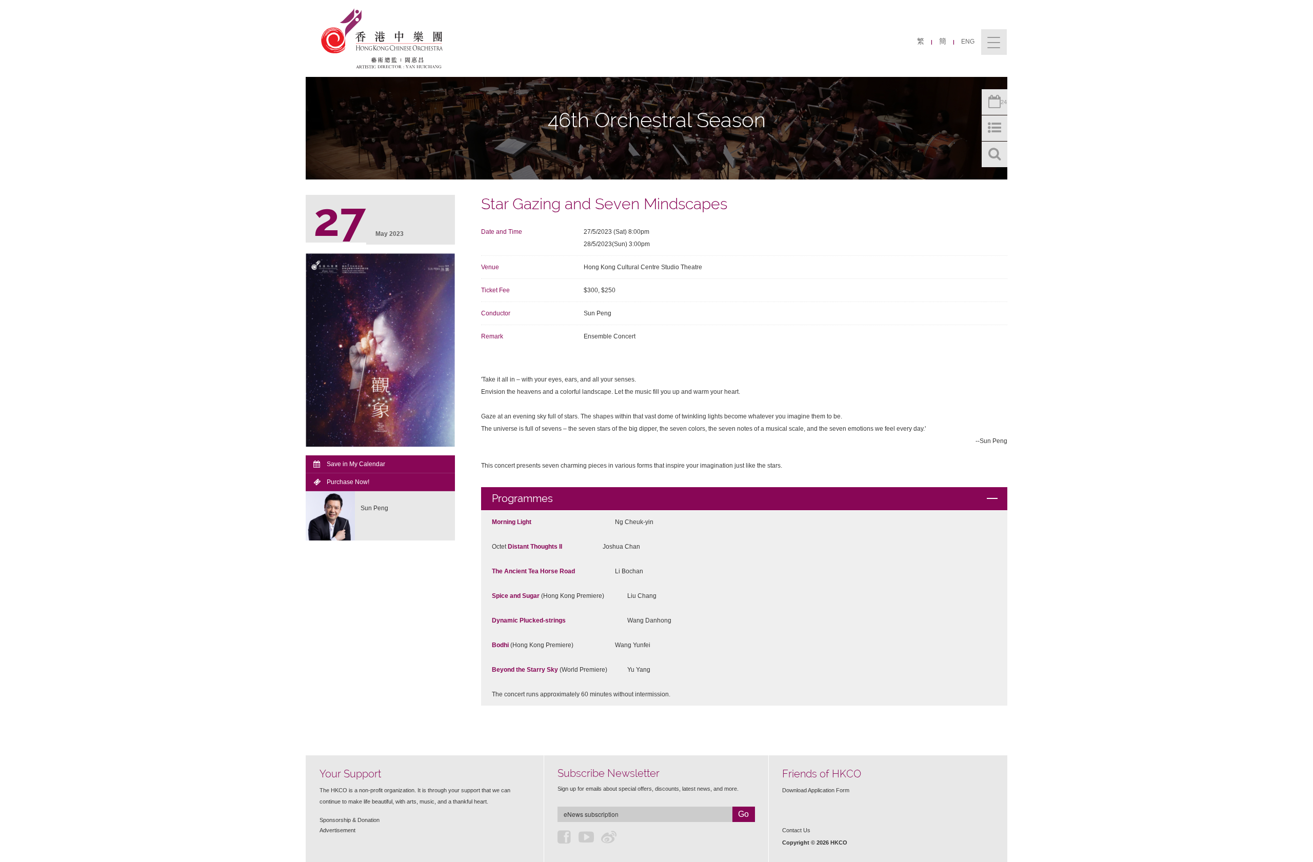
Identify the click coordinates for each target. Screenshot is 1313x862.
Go (743, 814)
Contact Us (796, 830)
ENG (967, 41)
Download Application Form (815, 790)
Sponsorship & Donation (350, 820)
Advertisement (337, 830)
